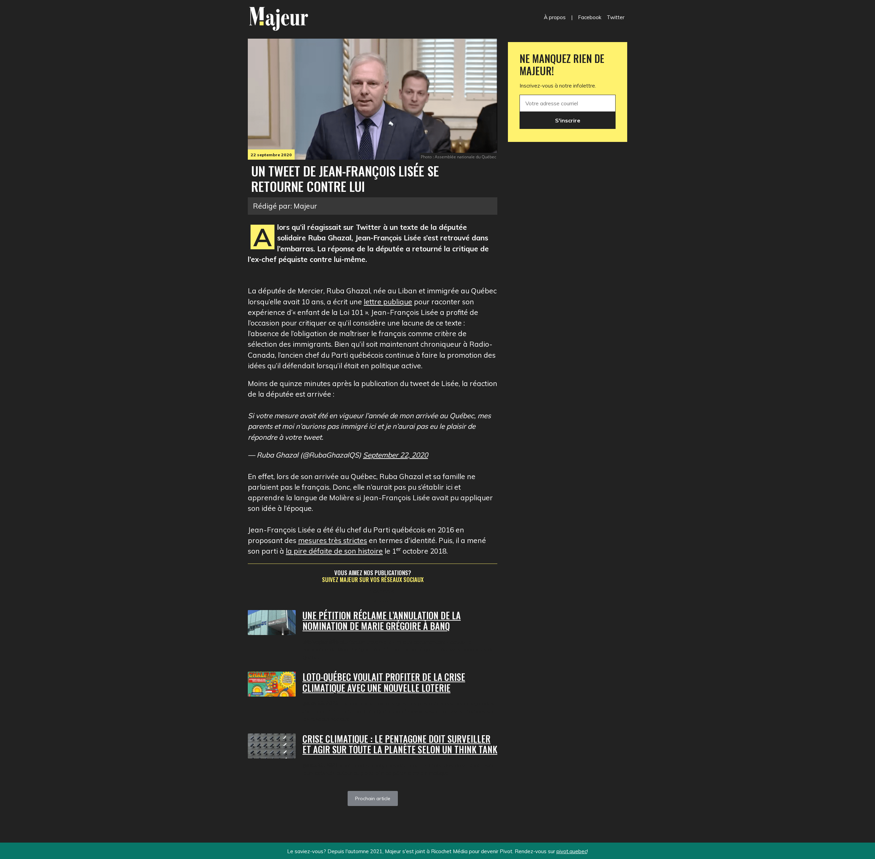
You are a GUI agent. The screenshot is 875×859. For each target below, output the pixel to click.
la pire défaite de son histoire (334, 550)
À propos (555, 17)
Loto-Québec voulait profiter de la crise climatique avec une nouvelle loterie (383, 682)
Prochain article (372, 798)
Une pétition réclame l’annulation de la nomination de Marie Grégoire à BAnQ (381, 621)
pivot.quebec (571, 851)
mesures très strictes (332, 540)
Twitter (615, 17)
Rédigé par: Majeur (285, 205)
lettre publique (388, 301)
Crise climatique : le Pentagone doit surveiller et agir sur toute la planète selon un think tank (399, 744)
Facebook (589, 17)
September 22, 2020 (395, 454)
